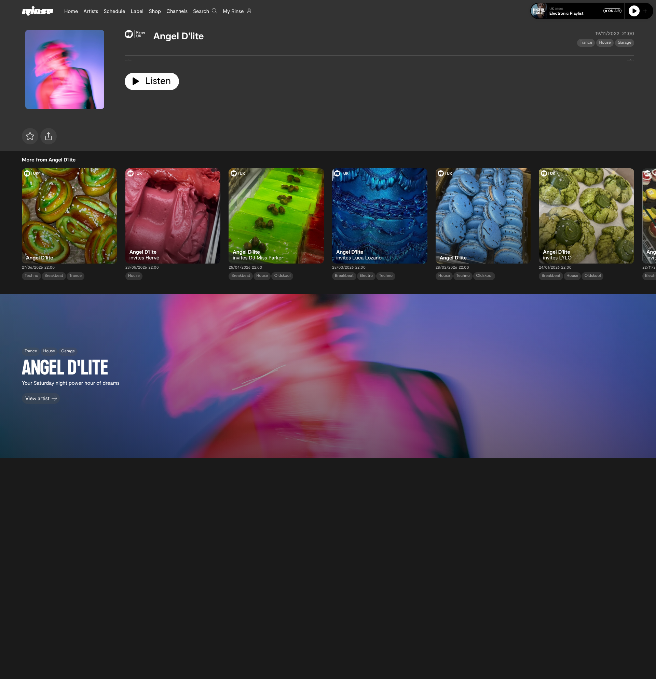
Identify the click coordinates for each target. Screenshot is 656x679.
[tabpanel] (379, 57)
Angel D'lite (178, 35)
